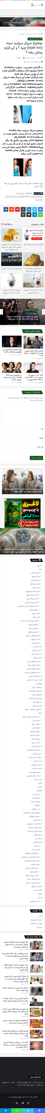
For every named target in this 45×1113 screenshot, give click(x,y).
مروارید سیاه (20, 193)
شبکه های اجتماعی (33, 750)
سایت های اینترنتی (33, 776)
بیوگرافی (39, 683)
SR (38, 58)
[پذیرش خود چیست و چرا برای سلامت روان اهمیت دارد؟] (36, 991)
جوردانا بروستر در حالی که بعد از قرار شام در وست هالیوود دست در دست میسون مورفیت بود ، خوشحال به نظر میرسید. (23, 549)
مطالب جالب (37, 890)
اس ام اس (36, 794)
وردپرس (39, 927)
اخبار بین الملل (35, 584)
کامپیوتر (37, 805)
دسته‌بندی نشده (36, 746)
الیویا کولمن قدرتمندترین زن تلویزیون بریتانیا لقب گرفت (12, 350)
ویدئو (40, 897)
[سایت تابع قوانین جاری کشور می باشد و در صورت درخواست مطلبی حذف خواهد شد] (22, 22)
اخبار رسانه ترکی (32, 599)
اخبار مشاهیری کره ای (32, 672)
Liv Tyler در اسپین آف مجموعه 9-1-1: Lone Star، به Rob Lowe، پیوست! (34, 377)
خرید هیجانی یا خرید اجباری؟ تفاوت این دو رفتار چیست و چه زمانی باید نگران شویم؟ (16, 967)
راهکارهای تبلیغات (31, 853)
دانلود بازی (36, 720)
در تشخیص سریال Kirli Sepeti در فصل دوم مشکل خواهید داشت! (13, 377)
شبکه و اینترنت (37, 768)
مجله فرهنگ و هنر (33, 879)
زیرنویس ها (36, 739)
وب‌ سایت (40, 447)
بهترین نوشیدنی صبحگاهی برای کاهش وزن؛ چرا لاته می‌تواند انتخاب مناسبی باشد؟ (15, 1033)
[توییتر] (34, 209)
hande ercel (29, 193)
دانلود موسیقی (35, 731)
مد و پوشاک (36, 809)
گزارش (39, 787)
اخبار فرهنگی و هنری (32, 635)
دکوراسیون (36, 798)
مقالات (39, 894)
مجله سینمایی (35, 864)
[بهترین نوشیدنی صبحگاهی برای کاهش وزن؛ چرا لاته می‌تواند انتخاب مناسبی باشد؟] (36, 1034)
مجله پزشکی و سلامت (34, 831)
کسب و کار (36, 849)
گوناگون (39, 790)
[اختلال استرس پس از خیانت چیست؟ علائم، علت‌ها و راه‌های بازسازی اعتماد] (36, 1001)
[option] (22, 312)
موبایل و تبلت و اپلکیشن (31, 813)
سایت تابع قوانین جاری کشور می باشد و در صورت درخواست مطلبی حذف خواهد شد (22, 16)
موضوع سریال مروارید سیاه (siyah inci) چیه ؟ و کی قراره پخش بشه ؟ (23, 197)
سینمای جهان (33, 632)
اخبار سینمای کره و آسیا (29, 621)
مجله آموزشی (37, 820)
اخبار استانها (36, 576)
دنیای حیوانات (37, 753)
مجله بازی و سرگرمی (35, 827)
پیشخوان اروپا (37, 687)
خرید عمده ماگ (38, 1082)
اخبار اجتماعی (35, 573)
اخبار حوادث (36, 587)
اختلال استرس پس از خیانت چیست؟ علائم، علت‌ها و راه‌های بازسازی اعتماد (15, 999)
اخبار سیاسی (36, 613)
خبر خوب (36, 846)
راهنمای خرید (35, 801)
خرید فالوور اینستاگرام (24, 1082)
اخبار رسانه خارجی (31, 602)
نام (41, 429)
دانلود (40, 713)
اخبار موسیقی (35, 639)
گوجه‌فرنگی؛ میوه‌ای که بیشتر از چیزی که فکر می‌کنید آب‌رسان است (15, 1021)
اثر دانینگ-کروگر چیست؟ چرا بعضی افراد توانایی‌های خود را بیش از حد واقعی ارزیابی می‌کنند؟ (25, 489)
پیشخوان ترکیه (37, 694)
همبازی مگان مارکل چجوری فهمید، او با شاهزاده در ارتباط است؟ (33, 353)
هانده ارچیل (39, 200)
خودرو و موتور (37, 706)
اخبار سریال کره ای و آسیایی (28, 606)
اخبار (35, 34)
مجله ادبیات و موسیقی (34, 824)
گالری (40, 783)
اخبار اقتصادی (35, 580)
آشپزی (39, 565)
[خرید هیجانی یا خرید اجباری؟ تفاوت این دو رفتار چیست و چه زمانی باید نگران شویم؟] (36, 968)
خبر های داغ (37, 702)
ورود (40, 916)
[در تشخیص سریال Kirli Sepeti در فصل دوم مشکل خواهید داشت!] (12, 367)
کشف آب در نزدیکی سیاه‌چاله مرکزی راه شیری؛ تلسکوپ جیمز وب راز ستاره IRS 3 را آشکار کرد (15, 1045)
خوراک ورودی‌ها (36, 920)
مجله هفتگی (37, 842)
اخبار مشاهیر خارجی (33, 669)
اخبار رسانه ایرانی (32, 595)
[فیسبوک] (40, 209)
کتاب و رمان (36, 742)
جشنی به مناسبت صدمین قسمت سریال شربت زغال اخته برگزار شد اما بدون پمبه (22, 317)
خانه (39, 34)
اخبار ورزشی (36, 643)
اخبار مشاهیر (37, 658)
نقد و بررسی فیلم (32, 875)
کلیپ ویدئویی (35, 901)
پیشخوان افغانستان (35, 691)
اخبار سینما (36, 617)
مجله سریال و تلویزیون (32, 860)
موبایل (13, 1082)
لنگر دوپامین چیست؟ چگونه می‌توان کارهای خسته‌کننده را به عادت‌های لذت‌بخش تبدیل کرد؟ (16, 944)
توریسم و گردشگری (35, 698)
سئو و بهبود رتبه (34, 772)
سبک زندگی (38, 761)
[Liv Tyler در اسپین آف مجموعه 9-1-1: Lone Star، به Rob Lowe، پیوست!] (33, 367)
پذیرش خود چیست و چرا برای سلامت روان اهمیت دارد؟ (15, 989)
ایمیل (41, 438)
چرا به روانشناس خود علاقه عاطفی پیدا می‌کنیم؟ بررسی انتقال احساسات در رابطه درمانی (15, 956)
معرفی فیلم (34, 872)
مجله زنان (38, 838)
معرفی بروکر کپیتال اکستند (26, 1085)
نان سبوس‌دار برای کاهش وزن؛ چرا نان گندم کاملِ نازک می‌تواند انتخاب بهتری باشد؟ (15, 1011)
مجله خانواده (37, 835)
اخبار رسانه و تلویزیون (26, 34)
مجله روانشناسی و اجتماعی (30, 857)
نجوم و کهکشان (34, 816)
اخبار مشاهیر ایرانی (33, 661)
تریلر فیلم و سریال (31, 868)
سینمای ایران (33, 624)
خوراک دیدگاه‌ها (36, 923)
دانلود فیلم (36, 728)
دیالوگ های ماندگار (35, 757)
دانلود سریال (36, 724)
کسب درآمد (38, 779)
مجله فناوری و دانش (33, 883)
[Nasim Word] (34, 5)
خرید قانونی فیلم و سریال (31, 717)
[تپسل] (6, 499)
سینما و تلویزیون (36, 765)
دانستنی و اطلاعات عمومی (33, 709)
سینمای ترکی (33, 628)
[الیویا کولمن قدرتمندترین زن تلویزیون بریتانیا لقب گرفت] (12, 341)
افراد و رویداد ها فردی (34, 680)
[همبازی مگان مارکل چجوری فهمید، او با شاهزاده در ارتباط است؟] (33, 342)
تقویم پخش (33, 610)
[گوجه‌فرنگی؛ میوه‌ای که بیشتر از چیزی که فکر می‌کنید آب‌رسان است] (36, 1023)
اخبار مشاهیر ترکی (34, 665)
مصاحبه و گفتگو (36, 886)
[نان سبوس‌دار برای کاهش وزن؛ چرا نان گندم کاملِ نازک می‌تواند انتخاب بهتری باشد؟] (36, 1012)
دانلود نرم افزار (35, 735)
